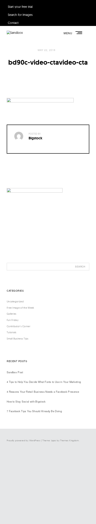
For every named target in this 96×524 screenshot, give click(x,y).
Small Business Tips (18, 338)
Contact (13, 23)
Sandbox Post (15, 372)
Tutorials (12, 332)
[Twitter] (49, 474)
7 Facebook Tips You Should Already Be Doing (34, 411)
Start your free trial (20, 7)
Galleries (12, 313)
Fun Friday (13, 320)
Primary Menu (79, 32)
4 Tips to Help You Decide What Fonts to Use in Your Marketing (44, 382)
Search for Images (20, 15)
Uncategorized (15, 301)
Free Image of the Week (20, 307)
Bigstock (35, 138)
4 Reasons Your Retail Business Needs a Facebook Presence (43, 391)
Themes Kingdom (69, 440)
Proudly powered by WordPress (23, 440)
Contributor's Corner (18, 326)
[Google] (49, 511)
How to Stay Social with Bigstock (26, 401)
